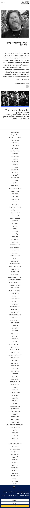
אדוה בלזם (15, 148)
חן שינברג (15, 390)
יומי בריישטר (15, 417)
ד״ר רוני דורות (15, 366)
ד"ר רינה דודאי (15, 309)
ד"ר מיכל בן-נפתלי (15, 282)
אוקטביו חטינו (15, 156)
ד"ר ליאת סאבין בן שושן (15, 277)
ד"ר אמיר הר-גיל (15, 245)
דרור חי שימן (15, 347)
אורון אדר (15, 159)
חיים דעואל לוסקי (15, 382)
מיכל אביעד (14, 468)
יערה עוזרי (15, 435)
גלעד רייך (15, 234)
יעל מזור (15, 430)
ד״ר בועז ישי (15, 352)
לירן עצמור (15, 457)
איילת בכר (15, 172)
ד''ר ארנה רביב (14, 320)
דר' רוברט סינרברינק (15, 344)
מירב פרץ (15, 473)
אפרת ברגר (15, 196)
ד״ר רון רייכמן (15, 363)
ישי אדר (15, 441)
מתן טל (15, 484)
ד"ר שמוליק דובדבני (15, 315)
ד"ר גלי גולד (15, 250)
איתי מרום (15, 180)
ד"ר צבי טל (15, 301)
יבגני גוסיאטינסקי (15, 406)
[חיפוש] (4, 2)
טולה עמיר (15, 395)
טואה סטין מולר (15, 392)
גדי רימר (14, 226)
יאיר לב (15, 403)
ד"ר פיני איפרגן (15, 298)
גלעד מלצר (15, 231)
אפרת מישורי (15, 199)
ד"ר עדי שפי (15, 293)
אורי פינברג (15, 164)
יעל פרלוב (15, 433)
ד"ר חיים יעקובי (15, 384)
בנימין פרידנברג (15, 218)
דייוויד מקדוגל (15, 333)
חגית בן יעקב (15, 379)
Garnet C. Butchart (15, 137)
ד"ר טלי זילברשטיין (15, 266)
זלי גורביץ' (15, 376)
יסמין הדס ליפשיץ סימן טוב (15, 425)
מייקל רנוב (15, 465)
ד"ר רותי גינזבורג (15, 307)
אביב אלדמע (15, 145)
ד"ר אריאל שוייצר (15, 247)
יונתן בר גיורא (15, 419)
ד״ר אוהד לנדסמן (15, 349)
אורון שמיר (15, 161)
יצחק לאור (15, 438)
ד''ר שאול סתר (15, 323)
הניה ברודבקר (15, 371)
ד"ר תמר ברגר (15, 317)
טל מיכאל (15, 400)
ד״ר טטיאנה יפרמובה (15, 355)
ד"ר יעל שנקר (15, 274)
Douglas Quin (15, 135)
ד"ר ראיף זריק (15, 304)
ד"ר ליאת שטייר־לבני (15, 280)
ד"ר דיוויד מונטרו (15, 255)
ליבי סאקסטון (15, 454)
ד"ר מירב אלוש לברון (15, 285)
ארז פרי (15, 202)
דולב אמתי (15, 328)
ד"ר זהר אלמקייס (15, 264)
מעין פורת (15, 478)
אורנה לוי (15, 167)
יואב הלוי (15, 414)
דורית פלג (15, 331)
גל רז (15, 229)
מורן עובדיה (15, 462)
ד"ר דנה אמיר (15, 261)
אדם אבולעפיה (15, 151)
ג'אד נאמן (15, 221)
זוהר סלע (15, 374)
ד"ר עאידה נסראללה (15, 290)
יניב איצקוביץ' (15, 422)
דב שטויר (15, 325)
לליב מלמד (15, 460)
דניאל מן (15, 341)
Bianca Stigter (15, 132)
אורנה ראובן (14, 170)
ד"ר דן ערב (15, 258)
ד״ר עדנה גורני (15, 360)
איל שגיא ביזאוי (14, 175)
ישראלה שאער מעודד (15, 443)
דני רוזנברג (15, 339)
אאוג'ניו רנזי (15, 143)
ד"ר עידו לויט (15, 296)
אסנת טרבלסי (15, 191)
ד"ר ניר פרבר (15, 288)
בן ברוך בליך (15, 215)
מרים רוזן (15, 481)
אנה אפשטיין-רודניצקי (14, 188)
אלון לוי (15, 183)
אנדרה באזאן (15, 186)
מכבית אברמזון (15, 476)
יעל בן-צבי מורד (15, 427)
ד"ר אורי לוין (14, 239)
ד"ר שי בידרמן (15, 312)
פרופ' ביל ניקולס (15, 213)
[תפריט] (2, 2)
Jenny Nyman (15, 140)
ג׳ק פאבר (15, 237)
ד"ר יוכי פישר (15, 269)
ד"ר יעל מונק (15, 272)
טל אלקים (15, 398)
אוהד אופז (15, 153)
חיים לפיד (15, 387)
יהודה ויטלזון (15, 409)
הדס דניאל (15, 368)
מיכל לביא (15, 470)
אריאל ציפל (15, 204)
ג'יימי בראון (15, 223)
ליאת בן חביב (15, 452)
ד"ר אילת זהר (15, 178)
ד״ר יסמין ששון (15, 358)
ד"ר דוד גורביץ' (15, 253)
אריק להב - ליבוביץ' (15, 207)
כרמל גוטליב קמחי (14, 449)
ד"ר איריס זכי (15, 242)
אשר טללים (14, 210)
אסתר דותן (15, 194)
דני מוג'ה (15, 336)
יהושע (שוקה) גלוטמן (15, 411)
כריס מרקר (15, 446)
